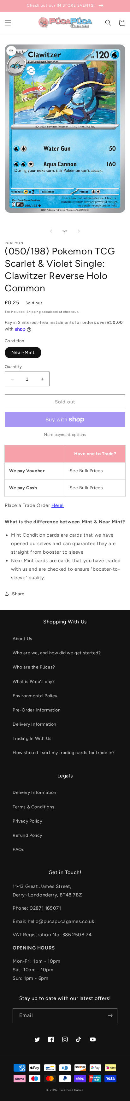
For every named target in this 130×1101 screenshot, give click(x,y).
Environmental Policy (35, 696)
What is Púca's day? (34, 681)
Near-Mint (23, 352)
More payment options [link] (65, 434)
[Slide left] (51, 231)
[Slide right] (79, 231)
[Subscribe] (110, 1015)
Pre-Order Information (37, 710)
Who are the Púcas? (34, 667)
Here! (57, 505)
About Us (22, 638)
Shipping (34, 312)
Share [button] (18, 594)
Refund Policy (27, 835)
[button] (8, 23)
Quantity (13, 366)
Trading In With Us (32, 738)
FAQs (18, 849)
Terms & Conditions (34, 807)
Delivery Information (34, 724)
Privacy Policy (27, 821)
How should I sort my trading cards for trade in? (64, 752)
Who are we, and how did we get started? (57, 653)
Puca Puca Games (71, 1090)
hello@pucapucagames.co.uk (61, 921)
